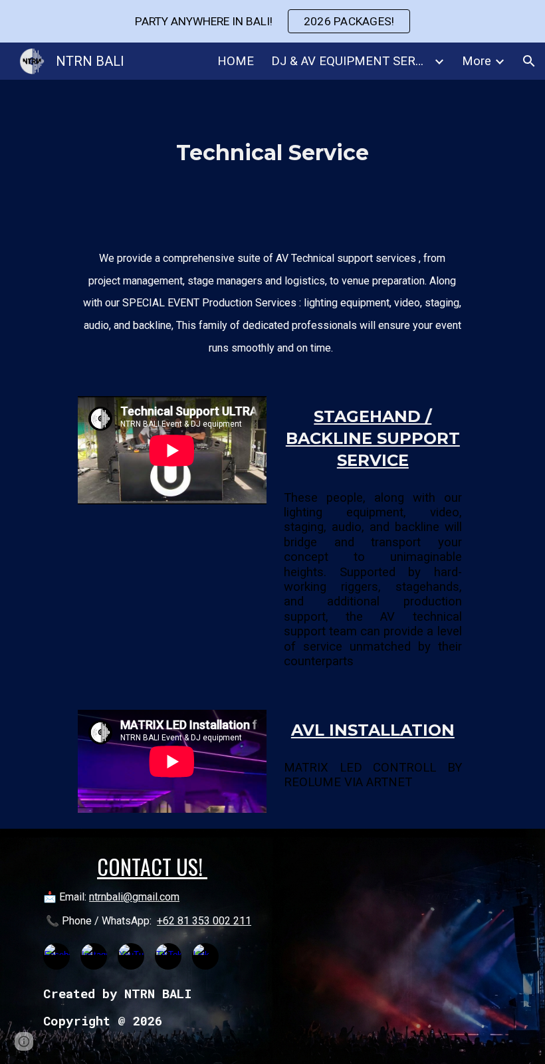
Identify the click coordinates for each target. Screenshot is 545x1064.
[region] (272, 21)
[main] (272, 153)
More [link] (476, 61)
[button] (529, 61)
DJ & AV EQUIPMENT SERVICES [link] (351, 61)
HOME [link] (235, 61)
